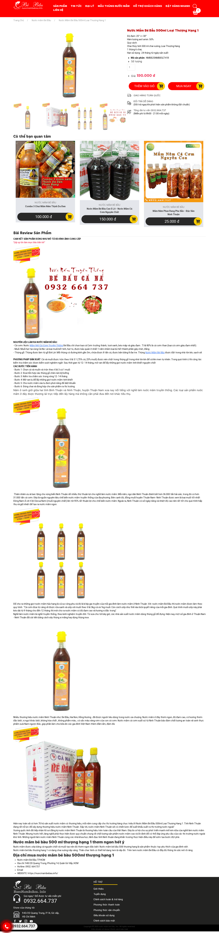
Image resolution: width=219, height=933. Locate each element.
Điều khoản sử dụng (103, 915)
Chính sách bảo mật (104, 920)
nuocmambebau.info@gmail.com (41, 870)
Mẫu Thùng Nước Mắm (114, 6)
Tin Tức (76, 6)
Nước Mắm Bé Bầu (155, 352)
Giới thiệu (98, 888)
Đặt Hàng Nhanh (178, 6)
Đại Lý (89, 6)
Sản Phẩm (60, 6)
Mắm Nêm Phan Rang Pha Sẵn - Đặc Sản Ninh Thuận (173, 213)
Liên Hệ (58, 10)
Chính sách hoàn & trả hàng (108, 899)
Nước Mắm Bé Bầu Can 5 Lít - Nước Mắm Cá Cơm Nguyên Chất (109, 210)
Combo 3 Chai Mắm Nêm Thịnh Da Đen (45, 206)
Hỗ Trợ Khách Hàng (147, 6)
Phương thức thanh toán (106, 904)
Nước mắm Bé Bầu (139, 25)
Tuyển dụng (99, 894)
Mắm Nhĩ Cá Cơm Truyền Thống (46, 345)
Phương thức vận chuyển (106, 910)
